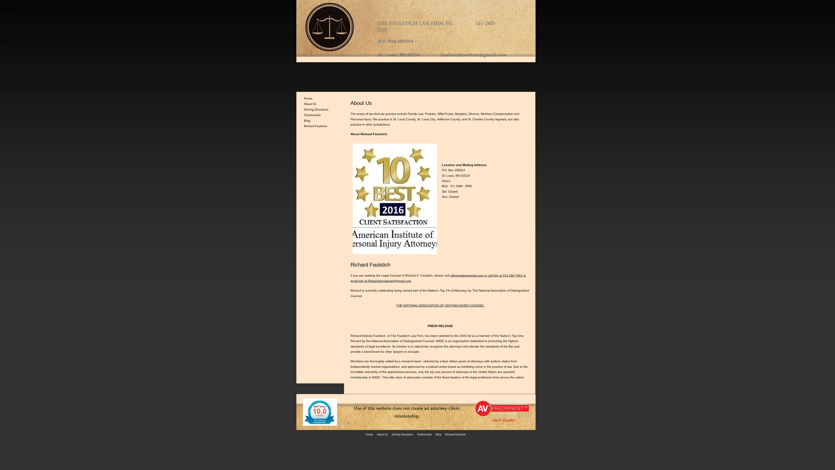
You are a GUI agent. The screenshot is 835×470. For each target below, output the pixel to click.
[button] (395, 199)
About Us (310, 104)
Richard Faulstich (315, 126)
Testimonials (312, 115)
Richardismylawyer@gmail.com (389, 281)
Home (308, 98)
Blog (307, 121)
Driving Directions (316, 109)
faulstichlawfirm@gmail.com (474, 54)
